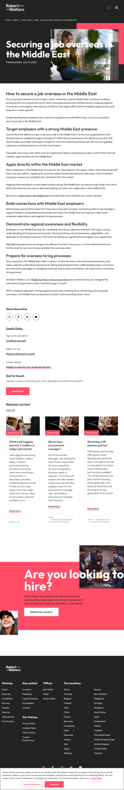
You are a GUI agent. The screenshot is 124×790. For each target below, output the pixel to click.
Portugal (98, 703)
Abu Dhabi (48, 689)
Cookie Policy (96, 778)
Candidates (7, 698)
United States (100, 748)
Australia (68, 694)
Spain (96, 716)
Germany (68, 721)
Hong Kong (69, 726)
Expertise (6, 694)
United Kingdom (101, 744)
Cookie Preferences (28, 739)
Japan (67, 748)
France (67, 716)
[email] (36, 317)
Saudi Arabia (49, 698)
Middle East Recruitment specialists (50, 279)
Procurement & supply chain (62, 519)
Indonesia (68, 735)
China (66, 712)
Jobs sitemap (8, 716)
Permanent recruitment (60, 522)
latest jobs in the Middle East (34, 195)
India (66, 730)
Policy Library (29, 732)
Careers (26, 707)
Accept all (54, 784)
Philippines (99, 698)
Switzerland (99, 721)
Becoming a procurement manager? (56, 445)
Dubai (46, 694)
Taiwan (97, 726)
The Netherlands (102, 735)
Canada (67, 703)
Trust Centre (8, 721)
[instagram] (62, 767)
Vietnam (98, 753)
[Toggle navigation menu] (116, 7)
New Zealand (100, 694)
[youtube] (80, 767)
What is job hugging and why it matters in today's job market (21, 445)
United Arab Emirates (104, 739)
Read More (15, 510)
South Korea (100, 712)
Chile (66, 707)
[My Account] (109, 7)
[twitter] (9, 317)
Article (11, 522)
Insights (5, 707)
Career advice (13, 433)
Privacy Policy (29, 723)
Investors (27, 689)
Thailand (98, 730)
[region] (62, 779)
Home (5, 689)
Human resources (102, 519)
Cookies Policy (29, 728)
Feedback (27, 694)
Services (6, 703)
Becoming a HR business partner (97, 443)
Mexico (97, 689)
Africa (67, 689)
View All (10, 410)
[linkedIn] (27, 317)
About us (6, 712)
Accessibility (28, 703)
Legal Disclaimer (30, 698)
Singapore (99, 707)
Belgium (67, 698)
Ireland (67, 739)
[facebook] (18, 317)
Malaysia (68, 753)
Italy (66, 744)
